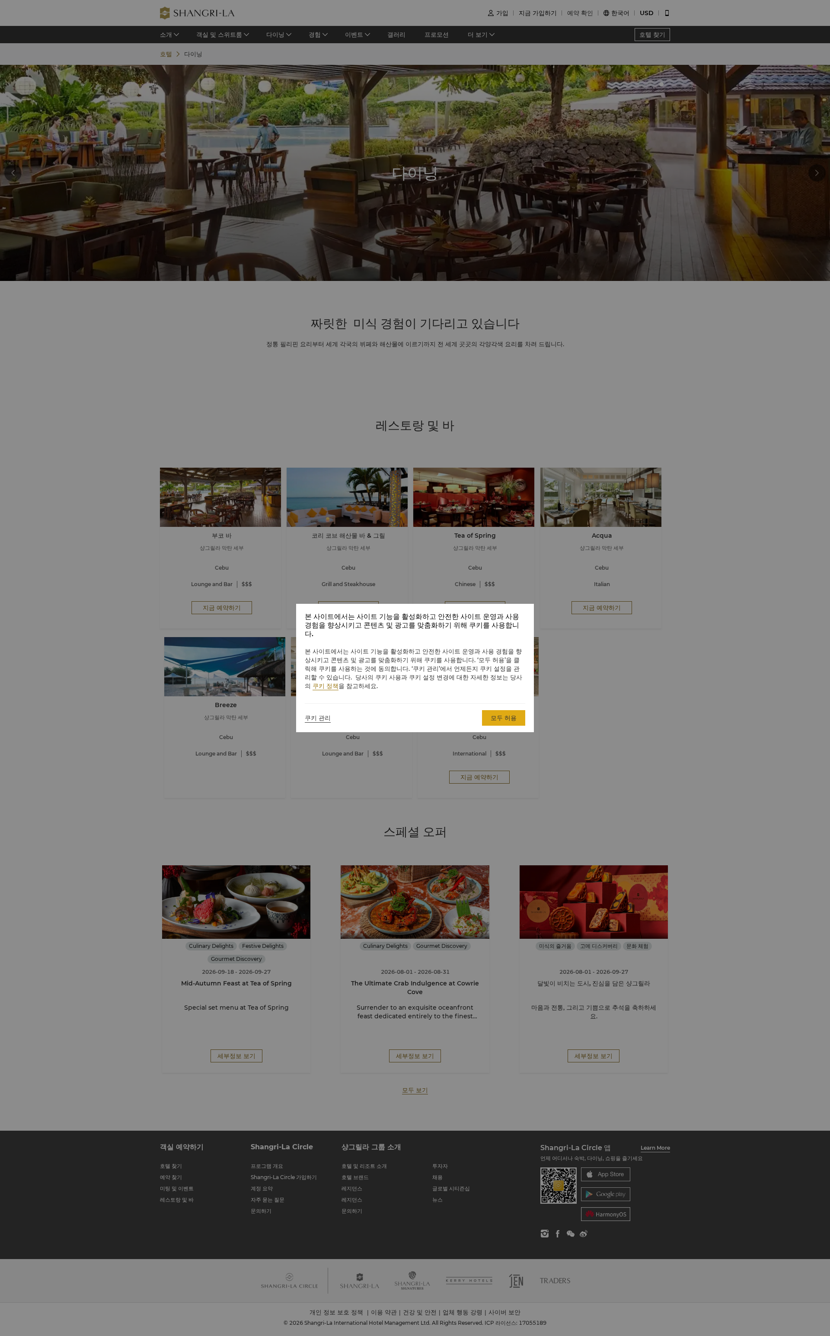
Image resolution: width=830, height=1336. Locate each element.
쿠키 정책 (325, 686)
